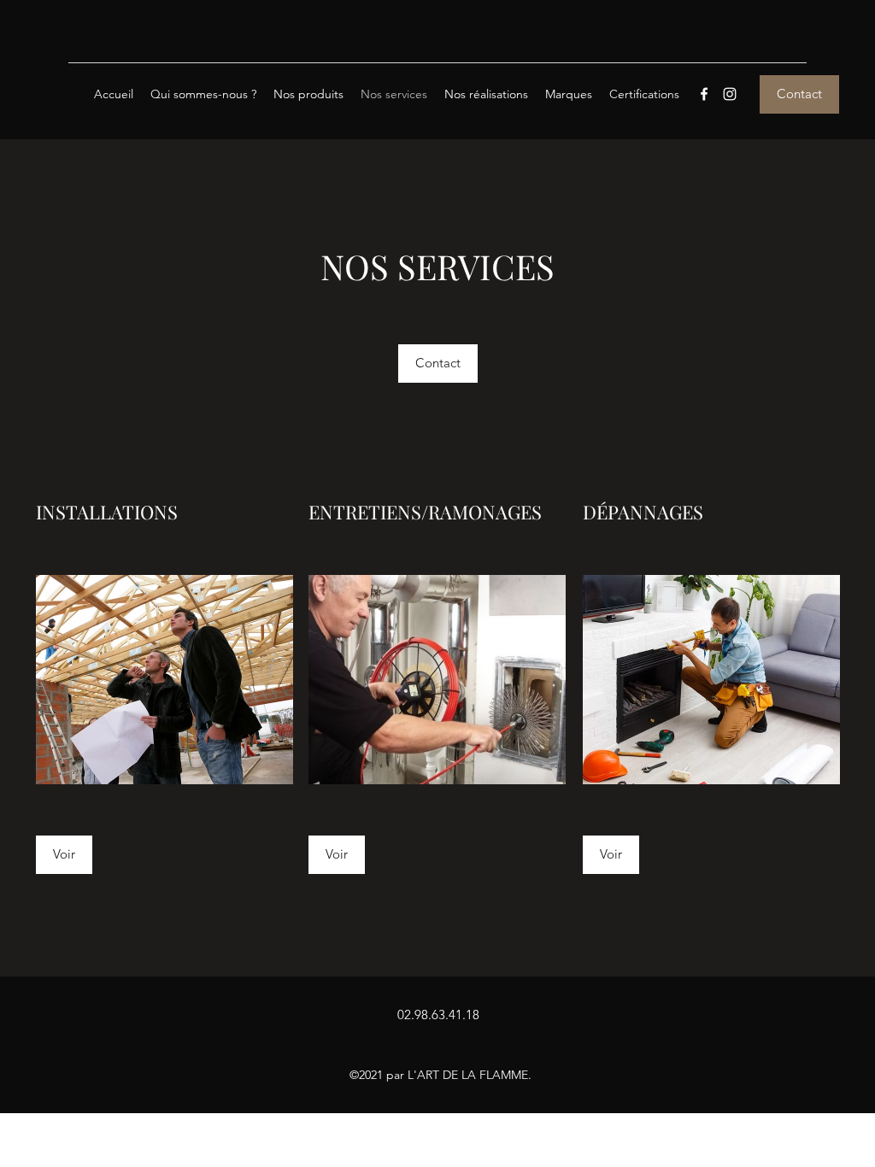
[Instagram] (729, 94)
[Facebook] (704, 94)
